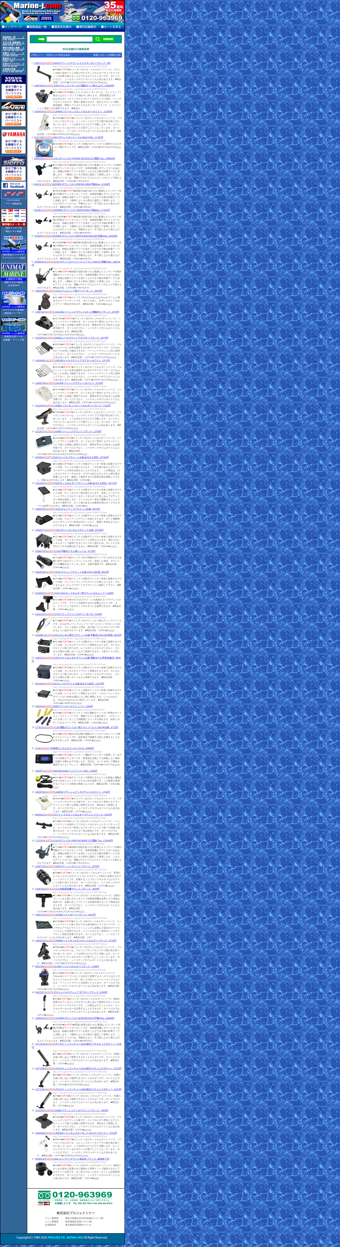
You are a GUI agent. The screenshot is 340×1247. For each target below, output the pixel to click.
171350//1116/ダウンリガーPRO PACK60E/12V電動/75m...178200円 (74, 840)
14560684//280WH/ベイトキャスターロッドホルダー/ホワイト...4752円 (76, 1133)
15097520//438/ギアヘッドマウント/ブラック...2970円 (67, 866)
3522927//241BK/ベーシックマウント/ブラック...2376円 (68, 431)
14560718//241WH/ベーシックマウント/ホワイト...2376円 (69, 383)
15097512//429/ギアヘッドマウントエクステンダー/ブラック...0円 (72, 63)
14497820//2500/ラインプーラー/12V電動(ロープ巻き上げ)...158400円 (74, 85)
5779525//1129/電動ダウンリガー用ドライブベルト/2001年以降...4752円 (76, 727)
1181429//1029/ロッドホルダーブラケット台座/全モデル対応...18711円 (76, 483)
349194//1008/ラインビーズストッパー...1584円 (64, 706)
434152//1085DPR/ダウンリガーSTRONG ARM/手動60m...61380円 (72, 184)
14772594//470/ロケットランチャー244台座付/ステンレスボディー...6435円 (78, 1089)
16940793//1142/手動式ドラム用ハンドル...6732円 (65, 551)
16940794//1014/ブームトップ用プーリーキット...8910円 (68, 291)
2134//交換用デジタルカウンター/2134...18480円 (64, 748)
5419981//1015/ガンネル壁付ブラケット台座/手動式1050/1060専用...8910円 (78, 635)
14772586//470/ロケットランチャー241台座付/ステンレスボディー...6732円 (78, 1068)
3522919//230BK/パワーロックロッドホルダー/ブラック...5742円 (72, 405)
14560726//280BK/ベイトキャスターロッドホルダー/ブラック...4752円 (75, 940)
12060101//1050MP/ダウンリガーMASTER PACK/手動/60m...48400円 (74, 1018)
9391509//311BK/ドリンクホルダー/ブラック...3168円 (67, 966)
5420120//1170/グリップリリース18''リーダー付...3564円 (68, 614)
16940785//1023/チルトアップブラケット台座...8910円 (67, 509)
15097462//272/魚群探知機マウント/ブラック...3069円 (67, 889)
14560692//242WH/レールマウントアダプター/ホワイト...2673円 (72, 360)
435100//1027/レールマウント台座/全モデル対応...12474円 (69, 683)
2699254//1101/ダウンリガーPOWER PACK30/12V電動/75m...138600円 (74, 158)
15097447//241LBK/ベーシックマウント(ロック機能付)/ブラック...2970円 (77, 312)
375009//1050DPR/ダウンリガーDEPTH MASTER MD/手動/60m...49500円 (75, 236)
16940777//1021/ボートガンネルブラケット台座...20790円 (69, 530)
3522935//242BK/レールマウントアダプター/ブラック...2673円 (71, 337)
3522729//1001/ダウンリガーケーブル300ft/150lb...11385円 (68, 137)
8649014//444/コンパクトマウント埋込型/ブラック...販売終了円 (72, 1159)
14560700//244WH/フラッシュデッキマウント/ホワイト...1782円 (72, 792)
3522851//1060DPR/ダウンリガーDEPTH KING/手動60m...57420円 (72, 210)
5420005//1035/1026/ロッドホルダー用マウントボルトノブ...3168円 (74, 593)
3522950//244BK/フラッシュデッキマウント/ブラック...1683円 (71, 1110)
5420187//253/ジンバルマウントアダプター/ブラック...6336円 (71, 992)
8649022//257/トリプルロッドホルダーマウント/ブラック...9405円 (73, 814)
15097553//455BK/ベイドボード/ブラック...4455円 (65, 914)
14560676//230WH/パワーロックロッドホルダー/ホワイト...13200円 (73, 111)
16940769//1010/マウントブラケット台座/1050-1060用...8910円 (72, 572)
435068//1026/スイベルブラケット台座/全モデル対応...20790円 (72, 457)
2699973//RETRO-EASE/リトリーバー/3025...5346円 (66, 771)
